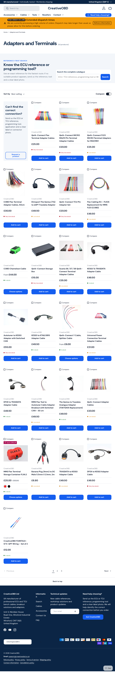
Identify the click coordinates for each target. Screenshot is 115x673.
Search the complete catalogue (71, 72)
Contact (57, 15)
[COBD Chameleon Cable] (16, 250)
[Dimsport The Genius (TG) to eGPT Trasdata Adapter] (43, 184)
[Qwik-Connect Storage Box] (43, 250)
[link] (27, 571)
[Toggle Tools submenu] (38, 14)
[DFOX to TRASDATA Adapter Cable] (16, 384)
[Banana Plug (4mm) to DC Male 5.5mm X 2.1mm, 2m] (43, 453)
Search (105, 77)
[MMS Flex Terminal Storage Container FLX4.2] (16, 453)
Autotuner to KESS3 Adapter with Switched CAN (14, 338)
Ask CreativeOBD (93, 617)
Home (6, 32)
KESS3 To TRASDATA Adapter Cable (96, 270)
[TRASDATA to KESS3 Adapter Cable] (71, 453)
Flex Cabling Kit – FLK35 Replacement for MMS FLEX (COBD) (98, 205)
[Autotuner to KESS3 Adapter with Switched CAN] (16, 317)
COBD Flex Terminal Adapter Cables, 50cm (14, 203)
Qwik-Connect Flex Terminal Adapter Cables (42, 136)
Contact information (11, 663)
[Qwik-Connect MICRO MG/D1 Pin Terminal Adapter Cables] (71, 117)
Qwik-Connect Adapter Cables (98, 403)
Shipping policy (45, 660)
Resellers (46, 15)
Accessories (9, 15)
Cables (23, 15)
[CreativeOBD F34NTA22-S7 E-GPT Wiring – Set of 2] (16, 523)
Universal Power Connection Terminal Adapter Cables (96, 338)
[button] (110, 8)
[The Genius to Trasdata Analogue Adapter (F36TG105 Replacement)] (71, 384)
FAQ (37, 620)
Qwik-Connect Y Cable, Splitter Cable (70, 336)
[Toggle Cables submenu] (28, 14)
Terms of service (32, 660)
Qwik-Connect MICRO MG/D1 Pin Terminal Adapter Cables (69, 138)
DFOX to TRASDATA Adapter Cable (12, 403)
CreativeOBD (14, 653)
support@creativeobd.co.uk (19, 656)
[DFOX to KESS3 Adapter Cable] (99, 453)
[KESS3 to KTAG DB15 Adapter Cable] (43, 317)
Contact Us (41, 615)
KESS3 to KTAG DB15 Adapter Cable (40, 336)
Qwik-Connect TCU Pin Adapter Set (70, 203)
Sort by (7, 94)
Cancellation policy (27, 663)
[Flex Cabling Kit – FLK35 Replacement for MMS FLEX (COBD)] (99, 184)
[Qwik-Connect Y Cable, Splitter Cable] (71, 317)
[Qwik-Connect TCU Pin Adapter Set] (71, 184)
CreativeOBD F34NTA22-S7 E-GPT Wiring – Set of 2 (16, 542)
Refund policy (9, 660)
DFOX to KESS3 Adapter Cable (98, 473)
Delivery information (102, 23)
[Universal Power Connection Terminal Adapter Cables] (99, 317)
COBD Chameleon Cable (15, 268)
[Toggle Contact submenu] (62, 14)
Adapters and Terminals (17, 32)
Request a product (16, 155)
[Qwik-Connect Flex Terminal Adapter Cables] (43, 117)
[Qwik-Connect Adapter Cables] (99, 384)
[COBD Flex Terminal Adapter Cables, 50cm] (16, 184)
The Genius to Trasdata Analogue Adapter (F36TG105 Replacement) (71, 405)
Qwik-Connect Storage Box (42, 270)
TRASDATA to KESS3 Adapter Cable (68, 473)
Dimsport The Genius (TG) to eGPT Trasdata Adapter (43, 203)
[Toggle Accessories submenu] (16, 14)
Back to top (57, 581)
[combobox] (22, 8)
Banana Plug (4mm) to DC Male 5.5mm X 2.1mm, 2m (43, 473)
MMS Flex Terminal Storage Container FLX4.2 (15, 473)
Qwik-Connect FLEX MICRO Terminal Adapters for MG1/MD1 (99, 138)
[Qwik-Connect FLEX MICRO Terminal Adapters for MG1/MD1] (99, 117)
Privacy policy (20, 660)
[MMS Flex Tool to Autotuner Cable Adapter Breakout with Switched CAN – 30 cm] (43, 384)
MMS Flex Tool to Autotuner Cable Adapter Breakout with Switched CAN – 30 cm (43, 406)
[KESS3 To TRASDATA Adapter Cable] (99, 250)
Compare (100, 94)
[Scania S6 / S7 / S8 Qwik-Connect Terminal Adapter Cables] (71, 250)
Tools (34, 15)
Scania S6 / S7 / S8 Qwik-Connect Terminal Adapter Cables (70, 271)
